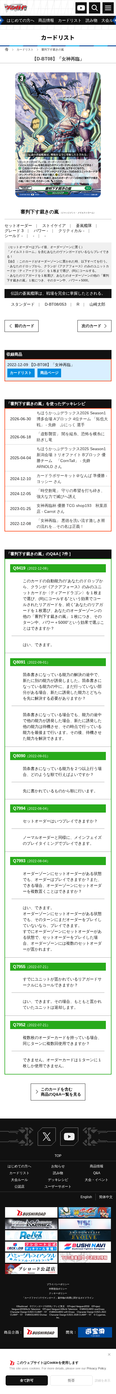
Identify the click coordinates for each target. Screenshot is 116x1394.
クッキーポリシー (58, 1293)
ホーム (7, 49)
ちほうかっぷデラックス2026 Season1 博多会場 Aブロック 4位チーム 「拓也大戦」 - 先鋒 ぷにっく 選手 (72, 419)
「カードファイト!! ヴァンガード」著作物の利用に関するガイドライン (58, 1298)
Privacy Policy (96, 1368)
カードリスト (25, 49)
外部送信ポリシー (58, 1289)
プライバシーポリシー (58, 1284)
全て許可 (27, 1380)
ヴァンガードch (81, 8)
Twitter (47, 1137)
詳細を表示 (102, 1380)
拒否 (71, 1380)
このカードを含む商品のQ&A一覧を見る (61, 1092)
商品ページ (49, 373)
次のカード (91, 325)
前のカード (24, 325)
